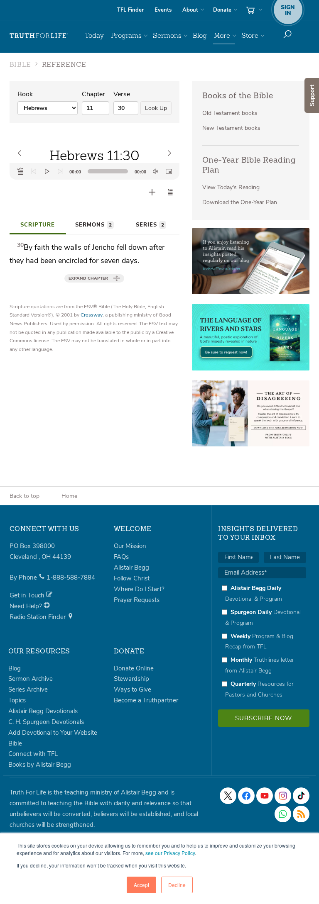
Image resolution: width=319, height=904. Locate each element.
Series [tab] (150, 225)
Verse (121, 94)
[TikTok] (301, 795)
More (222, 35)
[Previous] (33, 171)
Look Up (156, 108)
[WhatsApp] (283, 814)
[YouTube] (264, 795)
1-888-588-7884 (71, 577)
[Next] (60, 171)
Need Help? (27, 606)
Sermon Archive (30, 679)
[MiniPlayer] (168, 171)
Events (163, 10)
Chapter (93, 94)
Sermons (167, 35)
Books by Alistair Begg (39, 764)
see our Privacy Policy (170, 852)
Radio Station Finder (38, 617)
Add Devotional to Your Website (52, 733)
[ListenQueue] (20, 171)
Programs (126, 35)
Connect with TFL (33, 754)
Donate (222, 10)
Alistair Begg (131, 567)
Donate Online (134, 668)
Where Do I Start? (139, 589)
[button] (170, 192)
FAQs (121, 557)
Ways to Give (132, 689)
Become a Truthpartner (146, 700)
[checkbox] (262, 641)
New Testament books (231, 128)
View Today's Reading (231, 187)
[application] (94, 171)
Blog (200, 35)
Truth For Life (39, 36)
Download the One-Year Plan (239, 202)
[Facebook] (246, 795)
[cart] (253, 10)
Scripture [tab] (37, 225)
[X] (228, 795)
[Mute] (155, 171)
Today (94, 35)
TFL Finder (130, 10)
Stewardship (131, 679)
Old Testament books (230, 113)
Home (69, 496)
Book (25, 94)
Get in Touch (28, 595)
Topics (17, 700)
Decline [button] (177, 884)
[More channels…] (301, 814)
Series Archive (28, 689)
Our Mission (130, 546)
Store (249, 35)
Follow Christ (132, 578)
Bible (15, 743)
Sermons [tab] (93, 225)
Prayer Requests (137, 600)
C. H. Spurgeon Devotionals (46, 722)
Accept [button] (141, 884)
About (190, 10)
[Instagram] (283, 795)
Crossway (92, 315)
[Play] (47, 171)
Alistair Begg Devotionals (43, 711)
